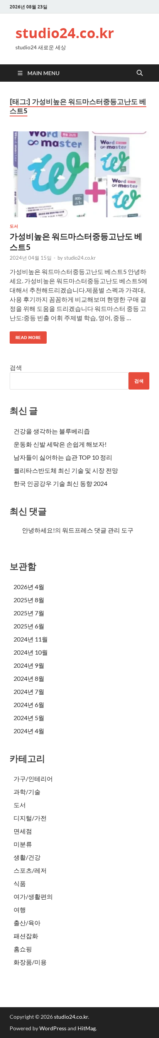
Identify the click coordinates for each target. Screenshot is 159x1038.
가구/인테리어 (33, 778)
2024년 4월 (29, 730)
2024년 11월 (31, 639)
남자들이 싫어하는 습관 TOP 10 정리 (63, 457)
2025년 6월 (29, 626)
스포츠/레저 (30, 870)
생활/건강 (27, 857)
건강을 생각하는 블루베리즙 (52, 431)
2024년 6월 (29, 704)
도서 (14, 226)
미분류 (23, 844)
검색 (16, 367)
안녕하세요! (38, 530)
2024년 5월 (29, 717)
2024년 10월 (31, 652)
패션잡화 (26, 935)
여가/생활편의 (33, 896)
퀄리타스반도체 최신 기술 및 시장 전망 (66, 470)
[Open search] (139, 73)
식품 (20, 883)
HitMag (87, 1028)
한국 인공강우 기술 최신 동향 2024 (60, 483)
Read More (25, 335)
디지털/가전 (30, 817)
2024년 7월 (29, 691)
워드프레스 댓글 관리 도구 (98, 530)
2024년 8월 (29, 678)
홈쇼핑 (23, 948)
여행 (20, 909)
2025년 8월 (29, 599)
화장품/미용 (30, 962)
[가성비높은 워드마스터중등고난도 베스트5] (79, 174)
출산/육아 (27, 922)
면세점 (23, 831)
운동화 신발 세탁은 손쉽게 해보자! (60, 444)
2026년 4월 (29, 586)
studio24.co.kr (64, 33)
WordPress (52, 1028)
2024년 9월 (29, 665)
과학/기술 (27, 791)
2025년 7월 (29, 612)
